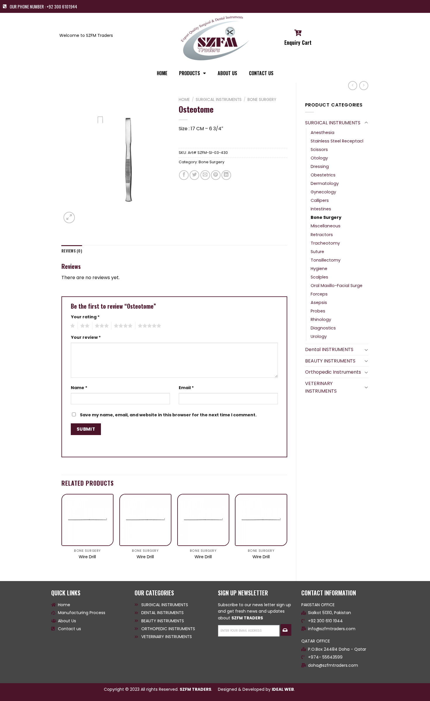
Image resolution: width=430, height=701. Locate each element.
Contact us (261, 73)
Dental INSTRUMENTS (329, 349)
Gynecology (323, 192)
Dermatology (325, 183)
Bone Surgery (326, 217)
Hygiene (319, 269)
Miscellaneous (325, 226)
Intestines (321, 209)
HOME (162, 73)
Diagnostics (323, 328)
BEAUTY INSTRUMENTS (330, 361)
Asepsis (319, 302)
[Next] (287, 532)
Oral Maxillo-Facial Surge (336, 285)
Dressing (320, 166)
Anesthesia (322, 132)
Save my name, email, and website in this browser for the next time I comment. (168, 415)
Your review (86, 337)
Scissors (319, 149)
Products (189, 73)
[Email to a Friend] (205, 175)
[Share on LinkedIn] (226, 175)
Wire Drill (87, 557)
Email (186, 388)
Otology (319, 158)
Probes (318, 311)
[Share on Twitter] (194, 175)
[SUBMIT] (286, 630)
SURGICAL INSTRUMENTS (332, 122)
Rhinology (321, 319)
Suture (317, 252)
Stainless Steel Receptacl (337, 141)
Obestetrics (323, 175)
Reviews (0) (71, 251)
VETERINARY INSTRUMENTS (321, 387)
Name (79, 388)
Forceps (319, 294)
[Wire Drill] (87, 520)
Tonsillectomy (325, 260)
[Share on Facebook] (184, 175)
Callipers (320, 200)
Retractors (322, 235)
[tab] (71, 251)
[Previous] (61, 532)
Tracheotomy (325, 243)
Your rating (85, 317)
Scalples (319, 277)
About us (227, 73)
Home (184, 99)
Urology (319, 336)
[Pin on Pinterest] (216, 175)
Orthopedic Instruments (333, 372)
